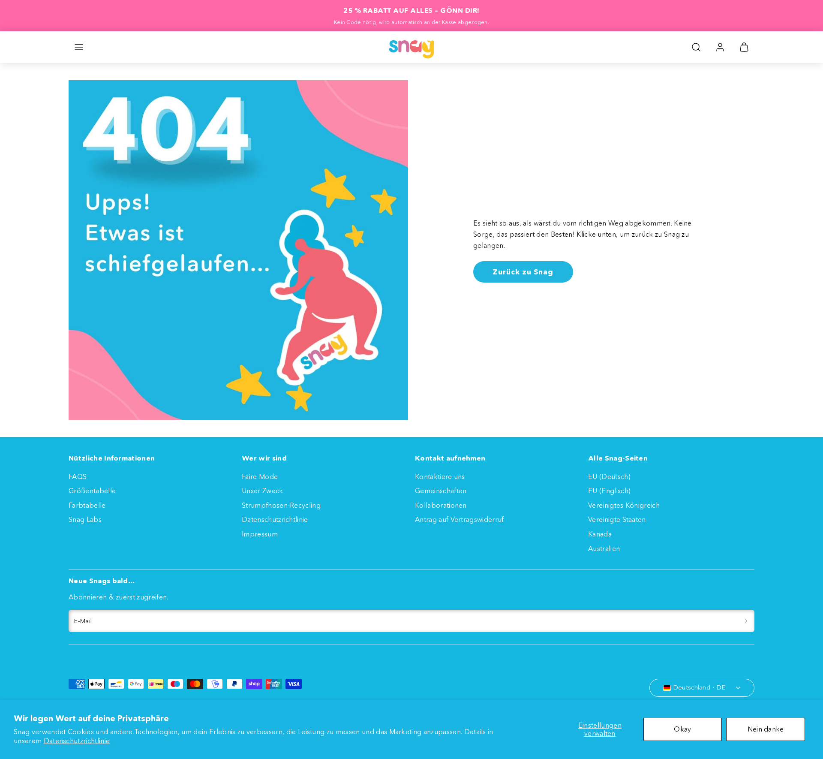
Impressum (260, 534)
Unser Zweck (262, 490)
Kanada (600, 534)
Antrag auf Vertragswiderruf (459, 519)
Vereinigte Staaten (617, 519)
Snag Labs (85, 519)
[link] (720, 47)
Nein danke (766, 729)
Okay (682, 729)
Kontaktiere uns (440, 476)
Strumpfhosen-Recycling (281, 505)
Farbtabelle (87, 505)
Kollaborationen (441, 505)
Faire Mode (260, 476)
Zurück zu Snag (523, 271)
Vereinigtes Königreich (624, 505)
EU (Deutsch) (609, 476)
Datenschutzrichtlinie (77, 740)
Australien (604, 548)
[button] (79, 47)
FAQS (78, 476)
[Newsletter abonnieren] (746, 621)
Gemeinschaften (440, 490)
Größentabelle (92, 490)
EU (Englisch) (609, 490)
